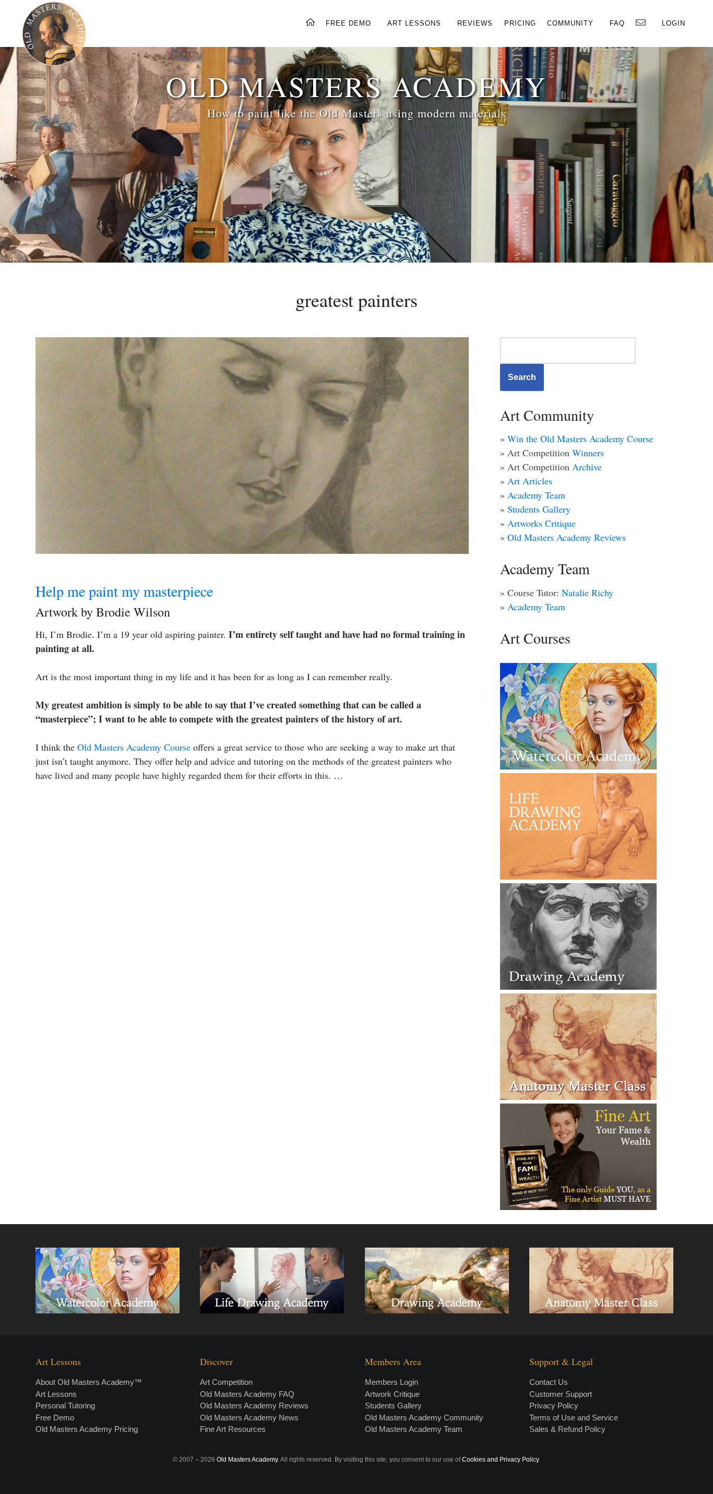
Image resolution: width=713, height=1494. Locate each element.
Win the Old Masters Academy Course (580, 438)
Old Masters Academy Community (424, 1417)
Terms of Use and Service (573, 1417)
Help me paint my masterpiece (124, 591)
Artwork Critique (392, 1394)
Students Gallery (539, 509)
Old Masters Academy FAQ (247, 1394)
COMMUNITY (570, 23)
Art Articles (529, 481)
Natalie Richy (587, 592)
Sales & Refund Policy (567, 1429)
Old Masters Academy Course (134, 747)
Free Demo (54, 1417)
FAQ (617, 23)
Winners (588, 452)
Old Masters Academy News (249, 1417)
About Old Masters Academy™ (88, 1382)
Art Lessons (56, 1394)
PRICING (520, 23)
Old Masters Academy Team (413, 1429)
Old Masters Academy (247, 1459)
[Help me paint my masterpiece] (252, 445)
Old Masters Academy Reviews (566, 537)
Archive (587, 466)
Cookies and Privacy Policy (500, 1459)
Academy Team (536, 495)
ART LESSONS (414, 23)
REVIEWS (475, 23)
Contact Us (548, 1382)
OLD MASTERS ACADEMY (356, 86)
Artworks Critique (541, 523)
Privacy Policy (553, 1405)
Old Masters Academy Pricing (86, 1429)
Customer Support (560, 1394)
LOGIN (673, 23)
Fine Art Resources (233, 1429)
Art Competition (226, 1382)
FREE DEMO (348, 23)
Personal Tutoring (65, 1405)
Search (522, 377)
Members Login (391, 1382)
